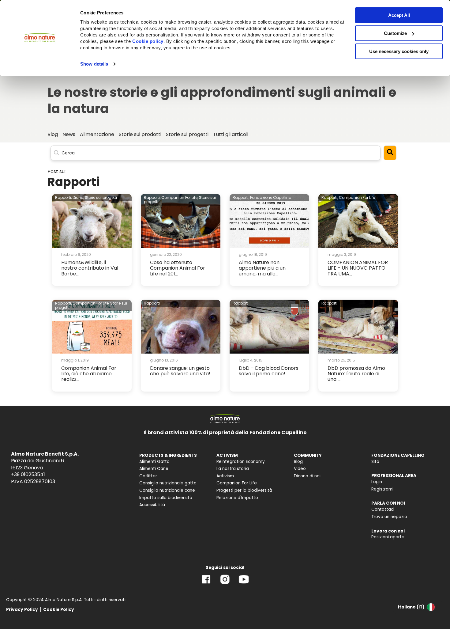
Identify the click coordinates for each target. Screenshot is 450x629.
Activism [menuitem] (225, 476)
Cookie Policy (58, 609)
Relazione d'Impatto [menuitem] (237, 498)
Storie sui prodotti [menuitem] (140, 134)
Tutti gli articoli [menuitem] (230, 134)
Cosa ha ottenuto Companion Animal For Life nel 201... (177, 268)
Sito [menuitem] (375, 461)
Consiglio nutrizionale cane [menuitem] (167, 490)
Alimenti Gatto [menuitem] (154, 461)
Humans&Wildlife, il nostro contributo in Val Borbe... (89, 268)
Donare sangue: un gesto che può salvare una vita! (180, 371)
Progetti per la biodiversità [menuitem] (244, 490)
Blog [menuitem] (52, 134)
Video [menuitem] (300, 469)
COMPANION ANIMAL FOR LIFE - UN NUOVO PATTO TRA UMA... (358, 268)
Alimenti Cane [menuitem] (153, 469)
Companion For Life (357, 197)
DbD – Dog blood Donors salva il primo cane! (268, 371)
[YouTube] (243, 584)
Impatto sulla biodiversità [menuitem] (165, 498)
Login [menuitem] (376, 482)
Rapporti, (63, 197)
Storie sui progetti (101, 197)
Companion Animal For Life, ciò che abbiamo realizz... (88, 374)
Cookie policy (147, 41)
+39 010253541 (28, 474)
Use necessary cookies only (399, 51)
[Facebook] (206, 584)
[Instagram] (225, 584)
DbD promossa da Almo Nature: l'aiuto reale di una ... (356, 374)
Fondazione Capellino (270, 197)
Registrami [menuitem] (382, 489)
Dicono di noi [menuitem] (307, 476)
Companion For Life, (179, 197)
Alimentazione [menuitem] (97, 134)
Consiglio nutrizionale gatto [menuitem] (168, 483)
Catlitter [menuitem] (148, 476)
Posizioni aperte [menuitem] (387, 537)
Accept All (399, 15)
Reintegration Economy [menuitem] (240, 461)
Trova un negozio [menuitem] (389, 517)
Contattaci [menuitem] (382, 509)
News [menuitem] (68, 134)
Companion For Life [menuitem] (236, 483)
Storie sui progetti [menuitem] (187, 134)
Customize (395, 33)
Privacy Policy (22, 609)
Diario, (78, 197)
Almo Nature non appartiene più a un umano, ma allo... (262, 268)
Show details (94, 63)
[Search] (390, 153)
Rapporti (152, 303)
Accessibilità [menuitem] (152, 505)
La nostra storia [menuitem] (232, 469)
